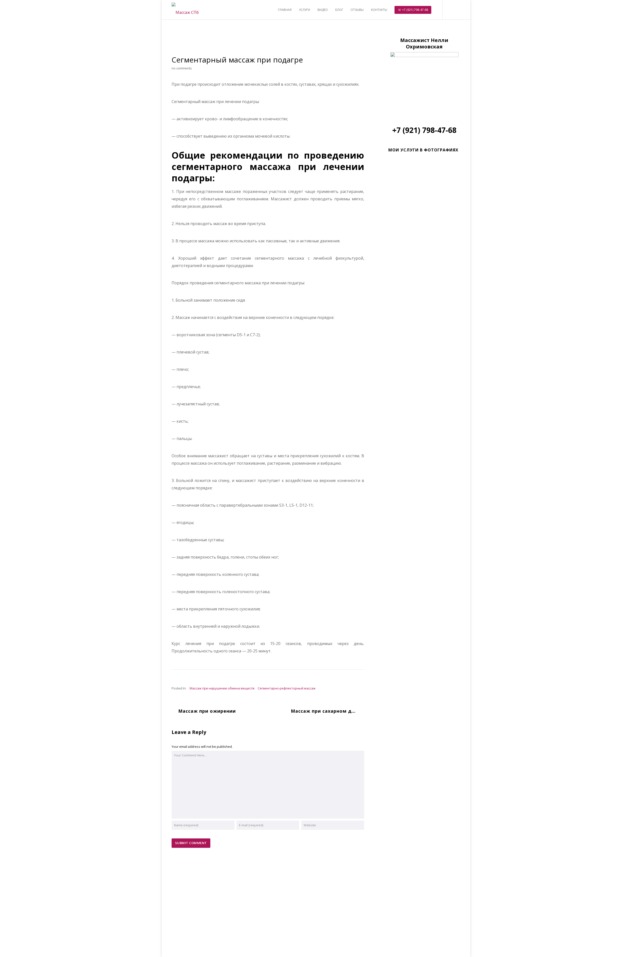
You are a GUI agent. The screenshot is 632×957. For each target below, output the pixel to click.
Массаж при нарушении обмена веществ (222, 688)
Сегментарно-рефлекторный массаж (287, 688)
